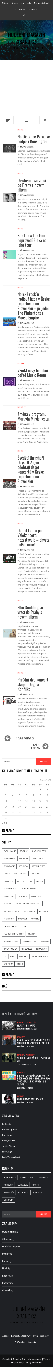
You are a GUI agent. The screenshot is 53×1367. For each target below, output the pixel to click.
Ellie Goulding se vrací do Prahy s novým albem (30, 612)
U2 (5, 956)
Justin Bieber (10, 888)
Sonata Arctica (29, 941)
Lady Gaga (22, 896)
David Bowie (9, 866)
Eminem (7, 873)
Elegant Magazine (19, 1362)
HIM (30, 881)
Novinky (21, 363)
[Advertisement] (26, 88)
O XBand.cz (21, 9)
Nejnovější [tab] (19, 1014)
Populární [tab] (7, 1014)
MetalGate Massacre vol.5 (29, 903)
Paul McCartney (11, 926)
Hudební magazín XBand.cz (26, 38)
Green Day (8, 881)
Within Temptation (40, 956)
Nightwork (9, 918)
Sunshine (45, 941)
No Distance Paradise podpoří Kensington (34, 138)
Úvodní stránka (10, 1231)
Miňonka (23, 147)
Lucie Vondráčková (11, 1157)
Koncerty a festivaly (21, 3)
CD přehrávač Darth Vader (30, 1099)
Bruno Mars (9, 858)
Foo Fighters (20, 873)
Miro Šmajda (29, 911)
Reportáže (31, 1022)
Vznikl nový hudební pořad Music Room (33, 372)
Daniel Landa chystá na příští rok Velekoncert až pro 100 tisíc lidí (33, 1041)
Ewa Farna (7, 1135)
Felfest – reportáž (26, 1025)
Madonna (8, 903)
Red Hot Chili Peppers (14, 934)
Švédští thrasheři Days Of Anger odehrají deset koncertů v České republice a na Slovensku (31, 469)
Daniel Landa (37, 858)
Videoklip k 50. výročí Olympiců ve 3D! (33, 1059)
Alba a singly (10, 1177)
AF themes (37, 1362)
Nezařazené (22, 1185)
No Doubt (22, 918)
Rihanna (31, 934)
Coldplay (23, 858)
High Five (21, 881)
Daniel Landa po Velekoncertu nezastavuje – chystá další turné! (33, 537)
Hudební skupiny (27, 1177)
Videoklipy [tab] (32, 1014)
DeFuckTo (23, 866)
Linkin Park (36, 896)
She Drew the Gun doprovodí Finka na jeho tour (32, 240)
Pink (24, 926)
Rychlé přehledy (41, 3)
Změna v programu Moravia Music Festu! (34, 416)
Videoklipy (30, 1055)
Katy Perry (9, 896)
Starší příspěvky (25, 738)
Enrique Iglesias (9, 1129)
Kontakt (33, 9)
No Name (35, 918)
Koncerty (22, 130)
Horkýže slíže (8, 1140)
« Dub (4, 823)
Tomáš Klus (41, 949)
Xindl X (20, 964)
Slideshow (38, 1192)
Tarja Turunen (10, 949)
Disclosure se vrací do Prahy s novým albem (32, 185)
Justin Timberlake (28, 888)
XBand (5, 3)
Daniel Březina (25, 1029)
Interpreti (43, 1177)
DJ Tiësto (6, 1124)
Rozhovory (23, 1192)
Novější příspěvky (35, 746)
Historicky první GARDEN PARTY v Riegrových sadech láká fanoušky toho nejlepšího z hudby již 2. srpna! (33, 1080)
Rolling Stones (11, 941)
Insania (39, 881)
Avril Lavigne (10, 851)
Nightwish (43, 911)
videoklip (23, 956)
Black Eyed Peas (39, 851)
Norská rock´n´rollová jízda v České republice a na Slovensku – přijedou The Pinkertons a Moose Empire (34, 306)
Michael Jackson (12, 911)
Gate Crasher (37, 873)
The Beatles (26, 949)
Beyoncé (24, 851)
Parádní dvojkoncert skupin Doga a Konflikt (33, 684)
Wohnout (8, 964)
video (12, 956)
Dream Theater (38, 866)
